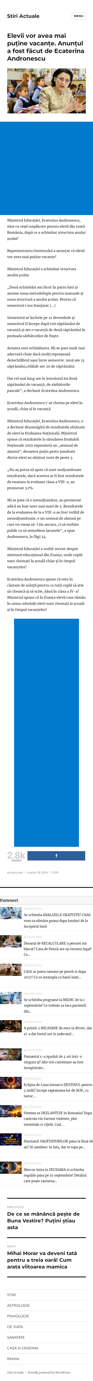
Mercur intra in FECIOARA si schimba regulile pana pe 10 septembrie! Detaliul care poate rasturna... (55, 1175)
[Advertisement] (46, 168)
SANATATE (16, 1337)
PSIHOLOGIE (18, 1316)
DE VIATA (15, 1327)
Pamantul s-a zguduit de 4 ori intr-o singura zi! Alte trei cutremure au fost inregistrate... (53, 1062)
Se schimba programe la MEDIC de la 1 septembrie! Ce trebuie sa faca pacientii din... (55, 1005)
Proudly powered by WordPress (49, 1372)
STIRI (54, 872)
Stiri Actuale (23, 16)
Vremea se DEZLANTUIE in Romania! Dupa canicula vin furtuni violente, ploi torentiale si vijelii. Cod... (58, 1119)
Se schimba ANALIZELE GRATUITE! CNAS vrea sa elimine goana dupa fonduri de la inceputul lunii (57, 920)
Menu (78, 16)
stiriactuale (15, 872)
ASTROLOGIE (18, 1305)
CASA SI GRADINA (22, 1348)
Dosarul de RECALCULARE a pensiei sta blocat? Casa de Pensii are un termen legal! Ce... (57, 949)
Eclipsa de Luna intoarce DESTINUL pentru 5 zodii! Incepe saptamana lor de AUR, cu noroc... (58, 1090)
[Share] (56, 855)
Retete (13, 1359)
